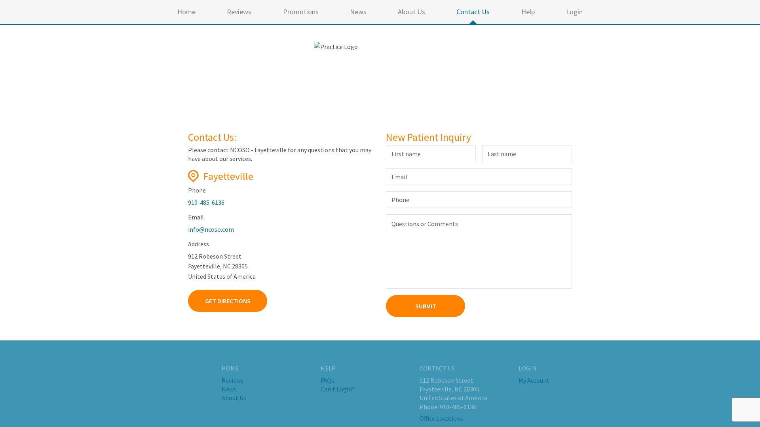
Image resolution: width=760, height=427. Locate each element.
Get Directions (228, 301)
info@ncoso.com (211, 229)
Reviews (239, 11)
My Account (534, 380)
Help (528, 11)
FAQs (327, 380)
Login (574, 11)
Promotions (301, 11)
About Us (411, 11)
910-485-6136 (206, 202)
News (358, 11)
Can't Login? (338, 389)
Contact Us (473, 11)
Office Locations (441, 418)
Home (186, 11)
